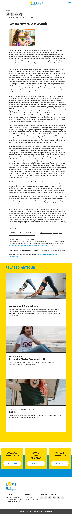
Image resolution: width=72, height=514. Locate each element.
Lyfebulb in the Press (31, 499)
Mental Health (15, 17)
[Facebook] (21, 14)
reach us (36, 463)
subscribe (59, 463)
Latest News (28, 497)
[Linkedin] (12, 14)
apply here (12, 463)
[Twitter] (8, 14)
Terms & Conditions (33, 511)
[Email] (16, 14)
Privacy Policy (48, 511)
